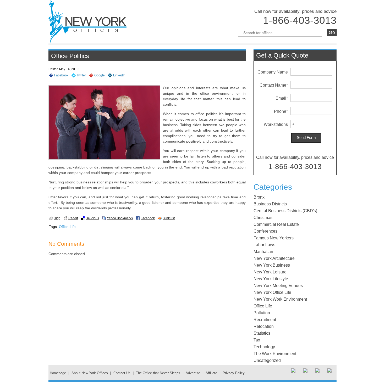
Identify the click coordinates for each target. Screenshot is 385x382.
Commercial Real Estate (276, 224)
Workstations (276, 124)
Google (99, 75)
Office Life (67, 226)
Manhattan (263, 251)
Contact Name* (274, 85)
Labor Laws (264, 245)
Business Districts (270, 204)
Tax (257, 340)
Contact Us (121, 373)
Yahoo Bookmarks (120, 218)
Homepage (58, 373)
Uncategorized (267, 360)
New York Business (272, 265)
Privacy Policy (234, 373)
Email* (282, 98)
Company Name (272, 72)
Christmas (263, 217)
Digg (57, 218)
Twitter (81, 75)
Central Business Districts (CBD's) (285, 211)
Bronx (259, 197)
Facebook (61, 75)
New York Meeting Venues (278, 285)
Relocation (264, 326)
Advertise (193, 373)
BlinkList (169, 218)
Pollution (262, 313)
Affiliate (211, 373)
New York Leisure (270, 272)
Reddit (73, 218)
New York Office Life (272, 292)
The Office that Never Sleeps (158, 373)
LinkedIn (119, 75)
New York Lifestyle (271, 279)
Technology (264, 347)
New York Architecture (274, 258)
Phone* (281, 111)
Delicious (92, 218)
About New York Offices (90, 373)
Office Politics (70, 55)
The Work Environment (275, 353)
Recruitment (265, 319)
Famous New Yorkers (274, 238)
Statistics (262, 333)
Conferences (265, 231)
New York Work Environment (280, 299)
